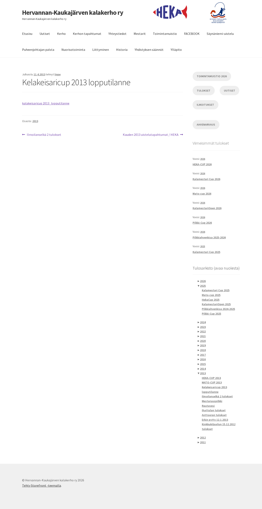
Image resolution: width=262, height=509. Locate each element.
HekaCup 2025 (210, 300)
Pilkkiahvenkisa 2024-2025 (218, 309)
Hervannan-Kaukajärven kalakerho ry (72, 12)
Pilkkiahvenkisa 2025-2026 (209, 237)
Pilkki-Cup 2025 (211, 313)
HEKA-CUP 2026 (202, 164)
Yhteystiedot (117, 34)
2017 (203, 355)
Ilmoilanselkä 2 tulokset (44, 134)
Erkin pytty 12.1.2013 (215, 420)
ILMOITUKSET (205, 105)
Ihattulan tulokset (214, 410)
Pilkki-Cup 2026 (202, 222)
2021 (203, 336)
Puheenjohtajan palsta (38, 50)
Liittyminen (100, 50)
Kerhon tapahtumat (87, 34)
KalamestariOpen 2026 (207, 208)
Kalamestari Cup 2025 (206, 252)
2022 (203, 331)
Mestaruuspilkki (212, 401)
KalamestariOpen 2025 (216, 304)
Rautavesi (208, 406)
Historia (122, 50)
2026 (202, 158)
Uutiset (45, 34)
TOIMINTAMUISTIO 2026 (212, 76)
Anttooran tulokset (214, 415)
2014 (203, 369)
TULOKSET (203, 90)
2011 (203, 442)
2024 (203, 322)
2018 (203, 350)
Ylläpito (176, 50)
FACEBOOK (192, 34)
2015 (203, 364)
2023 (203, 327)
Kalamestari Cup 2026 (206, 179)
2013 (35, 121)
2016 (203, 359)
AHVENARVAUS (206, 124)
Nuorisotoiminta (73, 50)
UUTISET (229, 90)
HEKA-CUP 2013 (211, 378)
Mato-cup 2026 (202, 193)
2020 (203, 341)
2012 (203, 437)
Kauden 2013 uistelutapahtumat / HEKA (150, 134)
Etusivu (27, 34)
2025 (202, 246)
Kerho (61, 34)
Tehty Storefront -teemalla (41, 485)
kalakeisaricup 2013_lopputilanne (45, 103)
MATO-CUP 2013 (212, 382)
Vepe (57, 74)
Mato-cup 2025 (211, 295)
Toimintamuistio (165, 34)
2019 (203, 345)
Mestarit (140, 34)
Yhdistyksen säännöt (149, 50)
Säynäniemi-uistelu (220, 34)
